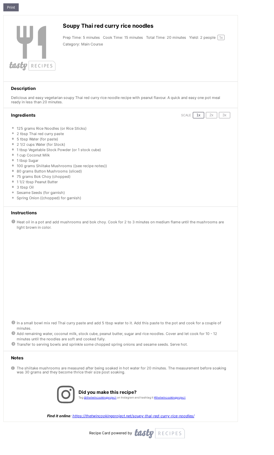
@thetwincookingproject (100, 397)
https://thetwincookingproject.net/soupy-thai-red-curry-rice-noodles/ (133, 416)
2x (212, 115)
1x (198, 115)
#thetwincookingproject (169, 397)
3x (225, 115)
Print (11, 7)
